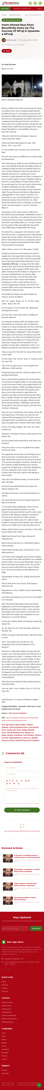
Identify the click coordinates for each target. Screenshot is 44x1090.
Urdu (3, 1033)
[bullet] (9, 783)
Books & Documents (9, 1019)
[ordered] (7, 783)
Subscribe (36, 928)
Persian (4, 1056)
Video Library (6, 1006)
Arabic (4, 1039)
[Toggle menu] (40, 3)
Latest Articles (7, 1002)
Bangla (4, 1043)
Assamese (5, 1049)
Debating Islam (7, 1022)
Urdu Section (6, 1009)
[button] (17, 781)
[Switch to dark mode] (35, 3)
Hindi (4, 1036)
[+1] (28, 781)
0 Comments (19, 45)
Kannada (5, 1053)
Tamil (4, 1046)
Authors (5, 988)
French (4, 1059)
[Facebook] (4, 970)
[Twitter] (9, 970)
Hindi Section (7, 1012)
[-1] (25, 781)
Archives (5, 991)
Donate (4, 1070)
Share (8, 51)
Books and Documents (15, 15)
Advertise (5, 1073)
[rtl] (21, 781)
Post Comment (23, 810)
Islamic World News (9, 1015)
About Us (5, 985)
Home (4, 15)
